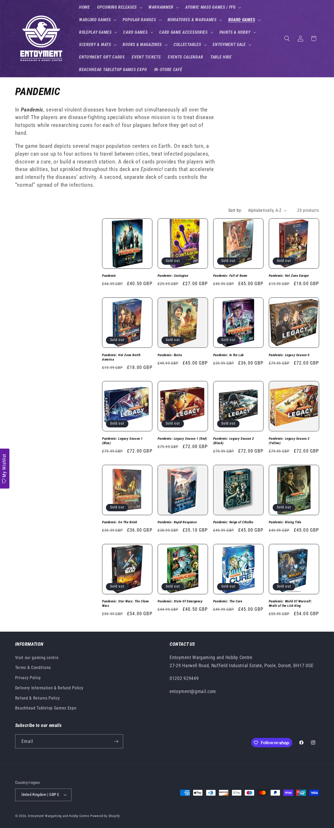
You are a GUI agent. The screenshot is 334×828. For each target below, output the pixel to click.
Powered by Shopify (105, 816)
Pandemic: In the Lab (228, 355)
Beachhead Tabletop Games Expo (45, 708)
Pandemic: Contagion (173, 276)
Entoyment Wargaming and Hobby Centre (58, 816)
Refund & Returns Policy (37, 698)
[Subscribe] (116, 742)
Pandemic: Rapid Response (177, 522)
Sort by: (235, 210)
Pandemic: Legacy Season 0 (289, 355)
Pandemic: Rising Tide (285, 522)
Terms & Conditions (33, 667)
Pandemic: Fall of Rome (230, 276)
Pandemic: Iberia (170, 355)
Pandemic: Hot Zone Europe (289, 276)
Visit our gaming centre (37, 657)
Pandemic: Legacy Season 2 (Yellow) (289, 441)
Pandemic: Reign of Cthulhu (233, 522)
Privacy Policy (28, 677)
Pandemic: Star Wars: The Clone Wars (125, 603)
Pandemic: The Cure (227, 601)
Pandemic (109, 276)
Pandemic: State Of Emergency (180, 601)
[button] (119, 7)
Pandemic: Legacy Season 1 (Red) (182, 439)
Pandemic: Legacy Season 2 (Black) (233, 441)
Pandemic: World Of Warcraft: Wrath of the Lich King (290, 603)
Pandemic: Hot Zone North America (121, 357)
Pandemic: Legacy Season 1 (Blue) (122, 441)
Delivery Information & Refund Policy (49, 687)
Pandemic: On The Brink (119, 522)
